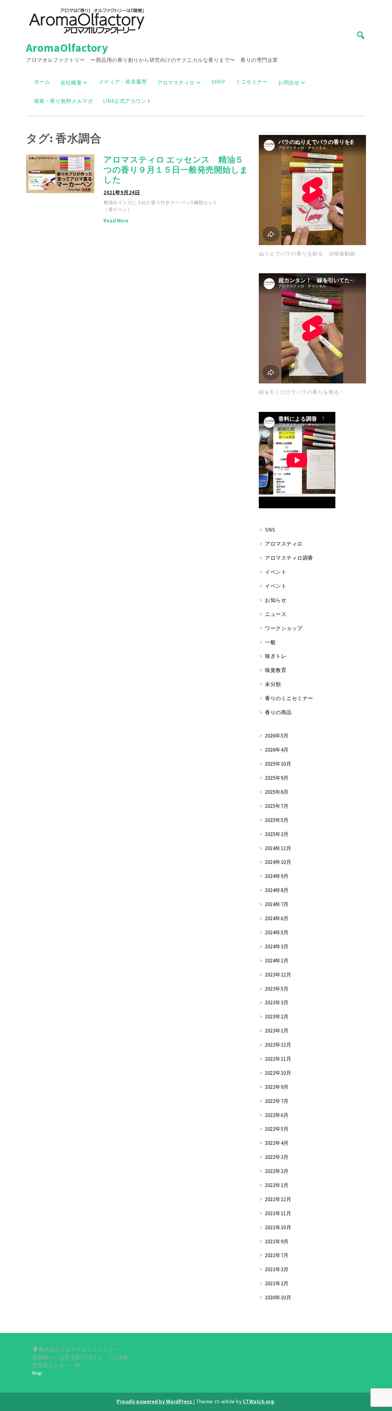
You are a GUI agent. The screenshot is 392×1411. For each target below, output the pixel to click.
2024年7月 (277, 904)
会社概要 (71, 82)
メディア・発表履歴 (123, 81)
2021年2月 (277, 1283)
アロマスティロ (176, 82)
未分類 (273, 684)
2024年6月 (277, 918)
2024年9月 (277, 876)
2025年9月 (277, 778)
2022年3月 (277, 1157)
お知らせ (275, 600)
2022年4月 (277, 1143)
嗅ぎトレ (275, 656)
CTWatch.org (258, 1401)
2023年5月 (277, 988)
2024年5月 (277, 932)
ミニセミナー (252, 81)
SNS (270, 529)
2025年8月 (277, 792)
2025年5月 (277, 820)
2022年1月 (277, 1185)
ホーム (42, 81)
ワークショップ (284, 628)
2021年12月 (278, 1199)
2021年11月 (278, 1213)
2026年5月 (277, 735)
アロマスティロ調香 (289, 557)
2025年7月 (277, 806)
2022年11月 (278, 1058)
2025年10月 (278, 763)
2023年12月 (278, 974)
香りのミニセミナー (289, 698)
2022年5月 (277, 1128)
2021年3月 (277, 1269)
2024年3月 (277, 946)
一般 (270, 642)
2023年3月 (277, 1002)
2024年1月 (277, 960)
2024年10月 (278, 862)
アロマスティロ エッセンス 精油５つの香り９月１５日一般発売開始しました (176, 169)
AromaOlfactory (67, 47)
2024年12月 (278, 848)
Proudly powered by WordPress (155, 1401)
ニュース (275, 614)
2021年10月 (278, 1227)
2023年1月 (277, 1030)
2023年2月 (277, 1016)
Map (37, 1373)
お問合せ (289, 82)
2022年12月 (278, 1044)
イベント (275, 572)
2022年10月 (278, 1072)
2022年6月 (277, 1115)
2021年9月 (277, 1241)
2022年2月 (277, 1171)
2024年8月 (277, 890)
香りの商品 (278, 712)
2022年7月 (277, 1101)
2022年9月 (277, 1087)
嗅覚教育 (275, 670)
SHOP (218, 81)
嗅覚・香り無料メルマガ (63, 101)
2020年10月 (278, 1297)
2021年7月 (277, 1255)
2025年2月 (277, 834)
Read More (116, 220)
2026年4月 (277, 749)
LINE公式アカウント (127, 101)
